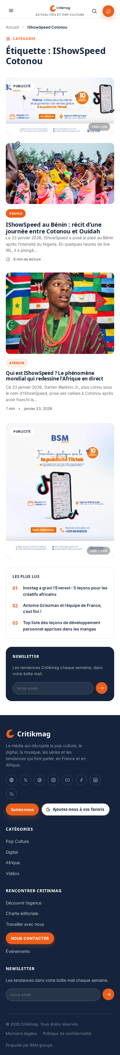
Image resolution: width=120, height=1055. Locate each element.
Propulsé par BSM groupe (29, 1045)
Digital (12, 852)
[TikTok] (81, 779)
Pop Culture (17, 841)
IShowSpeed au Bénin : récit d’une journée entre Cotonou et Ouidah (53, 228)
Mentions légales (21, 1033)
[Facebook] (11, 779)
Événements (18, 951)
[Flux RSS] (11, 793)
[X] (25, 779)
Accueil (12, 27)
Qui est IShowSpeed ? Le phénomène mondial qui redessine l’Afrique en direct (54, 376)
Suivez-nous (22, 809)
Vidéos (13, 873)
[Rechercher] (94, 11)
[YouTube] (67, 779)
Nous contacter (30, 938)
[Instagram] (53, 779)
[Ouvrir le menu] (11, 10)
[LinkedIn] (95, 779)
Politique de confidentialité (67, 1033)
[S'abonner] (101, 688)
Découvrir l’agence (23, 903)
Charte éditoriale (22, 913)
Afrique (16, 363)
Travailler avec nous (25, 924)
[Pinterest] (39, 779)
